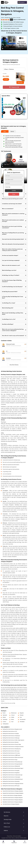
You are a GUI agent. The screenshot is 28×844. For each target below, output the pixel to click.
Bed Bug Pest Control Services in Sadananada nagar (12, 774)
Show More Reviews (14, 364)
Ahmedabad (22, 721)
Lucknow (4, 721)
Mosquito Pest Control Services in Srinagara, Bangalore (13, 793)
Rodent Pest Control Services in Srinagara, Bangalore (13, 797)
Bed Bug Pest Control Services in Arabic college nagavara (13, 740)
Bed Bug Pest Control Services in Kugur (10, 759)
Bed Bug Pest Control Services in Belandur (11, 742)
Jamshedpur (5, 719)
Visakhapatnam (5, 723)
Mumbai (4, 717)
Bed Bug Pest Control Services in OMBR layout (11, 755)
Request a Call (15, 87)
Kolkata (12, 717)
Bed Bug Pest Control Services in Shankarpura (11, 735)
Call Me (14, 190)
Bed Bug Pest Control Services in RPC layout (11, 785)
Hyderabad (5, 715)
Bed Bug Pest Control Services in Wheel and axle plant (13, 757)
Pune (21, 717)
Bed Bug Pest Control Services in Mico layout (11, 750)
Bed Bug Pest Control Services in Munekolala (11, 781)
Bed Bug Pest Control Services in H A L (10, 731)
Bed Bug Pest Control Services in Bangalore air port (12, 729)
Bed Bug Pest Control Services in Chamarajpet (11, 777)
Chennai (12, 715)
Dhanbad (21, 715)
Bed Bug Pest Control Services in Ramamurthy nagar (12, 761)
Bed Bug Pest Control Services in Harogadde (11, 770)
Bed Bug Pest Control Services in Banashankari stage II (13, 768)
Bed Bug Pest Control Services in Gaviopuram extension (13, 746)
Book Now (20, 82)
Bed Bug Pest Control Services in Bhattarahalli (11, 766)
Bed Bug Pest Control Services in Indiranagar (11, 737)
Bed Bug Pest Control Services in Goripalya (11, 733)
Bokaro (12, 719)
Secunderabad (22, 719)
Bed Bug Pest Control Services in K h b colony (11, 753)
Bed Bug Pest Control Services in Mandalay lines (12, 748)
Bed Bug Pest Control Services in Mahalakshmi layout (13, 779)
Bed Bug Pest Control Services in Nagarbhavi (11, 772)
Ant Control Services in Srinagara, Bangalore (11, 804)
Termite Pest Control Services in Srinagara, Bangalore (13, 799)
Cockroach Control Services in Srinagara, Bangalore (12, 795)
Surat (12, 721)
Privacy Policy (9, 836)
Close (13, 194)
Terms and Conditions (17, 836)
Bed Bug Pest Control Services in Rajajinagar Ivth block (13, 783)
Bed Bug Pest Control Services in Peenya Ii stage (12, 744)
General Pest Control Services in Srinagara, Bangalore (13, 791)
